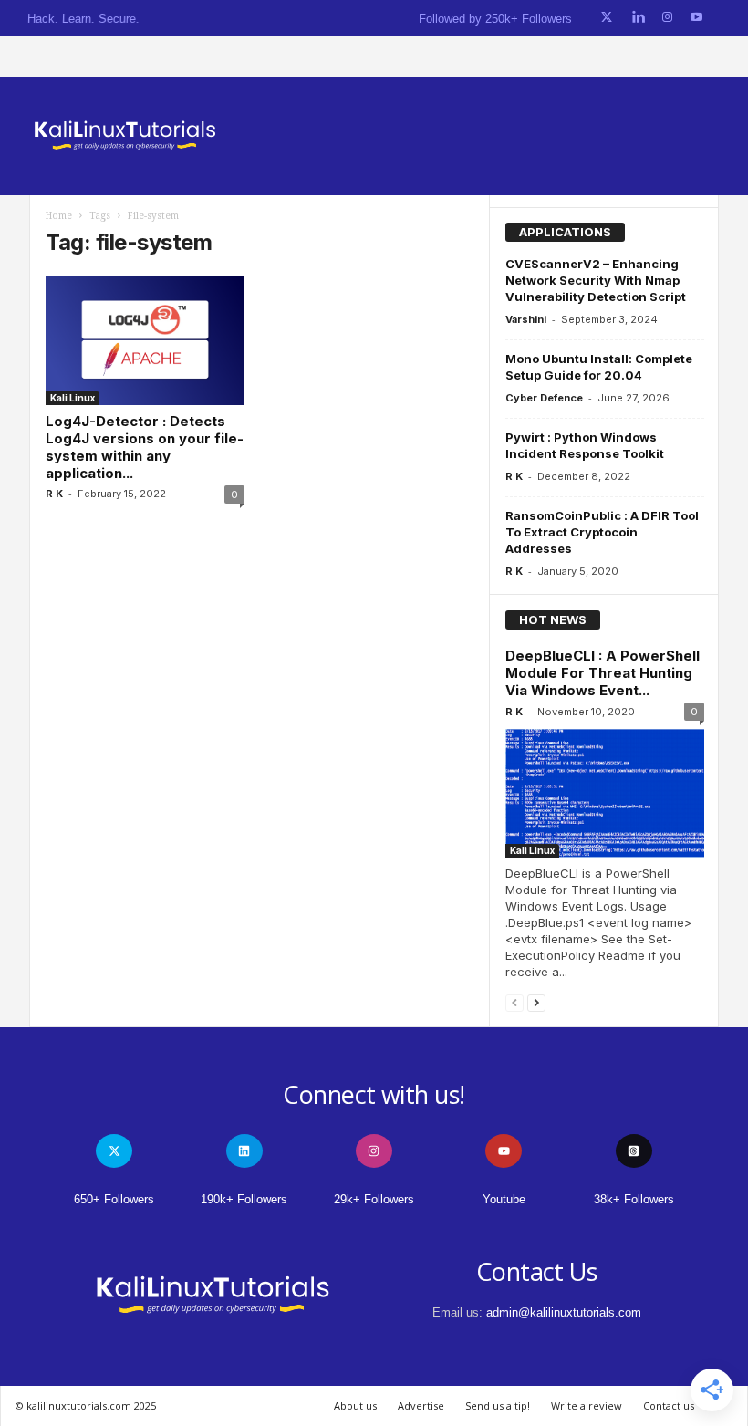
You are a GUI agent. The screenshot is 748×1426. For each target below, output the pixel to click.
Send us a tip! (497, 1405)
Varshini (525, 319)
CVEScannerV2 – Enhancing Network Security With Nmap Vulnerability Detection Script (595, 280)
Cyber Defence (544, 397)
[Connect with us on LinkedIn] (638, 18)
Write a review (586, 1405)
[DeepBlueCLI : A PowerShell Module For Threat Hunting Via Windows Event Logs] (604, 793)
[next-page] (536, 1002)
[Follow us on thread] (634, 1151)
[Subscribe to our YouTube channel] (696, 18)
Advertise (421, 1405)
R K (54, 493)
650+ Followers (114, 1199)
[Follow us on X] (606, 18)
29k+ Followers (374, 1199)
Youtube (504, 1199)
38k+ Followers (634, 1199)
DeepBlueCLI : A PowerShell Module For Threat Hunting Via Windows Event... (602, 673)
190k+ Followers (244, 1199)
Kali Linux (72, 397)
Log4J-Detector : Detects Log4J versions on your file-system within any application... (145, 447)
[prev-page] (514, 1002)
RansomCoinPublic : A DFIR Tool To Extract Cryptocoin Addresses (602, 532)
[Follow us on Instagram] (667, 18)
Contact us (668, 1405)
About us (355, 1405)
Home (59, 216)
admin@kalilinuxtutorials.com (563, 1312)
